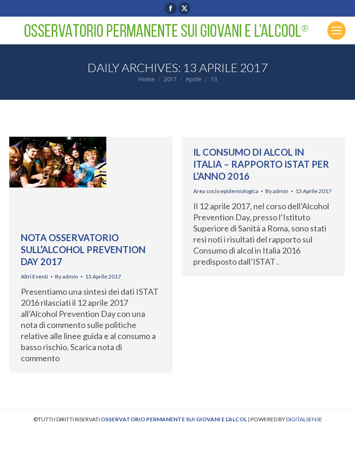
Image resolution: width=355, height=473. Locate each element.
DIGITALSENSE (304, 419)
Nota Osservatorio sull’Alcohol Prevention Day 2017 (83, 249)
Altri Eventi (34, 276)
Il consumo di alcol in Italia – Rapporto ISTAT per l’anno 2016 (261, 164)
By (66, 276)
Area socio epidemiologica (225, 191)
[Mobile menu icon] (336, 30)
